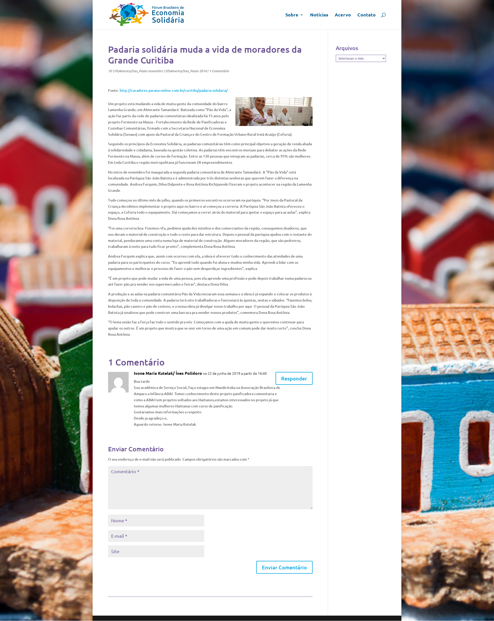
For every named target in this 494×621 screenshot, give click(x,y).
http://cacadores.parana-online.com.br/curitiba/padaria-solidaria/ (174, 90)
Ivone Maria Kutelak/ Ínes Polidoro (168, 373)
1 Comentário (219, 71)
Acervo (343, 15)
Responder (294, 378)
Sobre (291, 15)
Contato (366, 15)
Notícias (319, 15)
